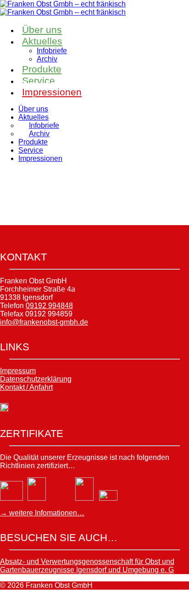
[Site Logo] (63, 4)
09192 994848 (49, 306)
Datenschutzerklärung (36, 379)
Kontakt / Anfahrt (26, 387)
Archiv (47, 59)
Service (38, 80)
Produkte (41, 69)
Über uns (42, 29)
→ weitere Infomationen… (42, 513)
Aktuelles (42, 41)
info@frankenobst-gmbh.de (44, 322)
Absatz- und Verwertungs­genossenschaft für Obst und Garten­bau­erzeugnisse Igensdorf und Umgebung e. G (87, 566)
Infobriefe (52, 51)
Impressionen (52, 92)
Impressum (18, 371)
